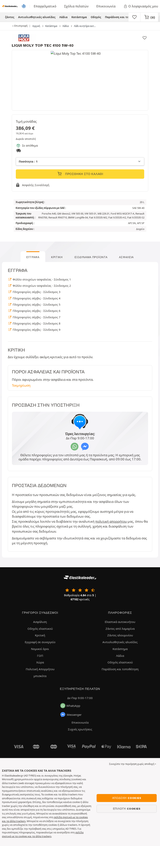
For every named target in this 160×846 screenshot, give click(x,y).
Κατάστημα (79, 17)
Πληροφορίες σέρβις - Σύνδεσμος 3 (36, 292)
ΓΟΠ (40, 656)
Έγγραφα (32, 257)
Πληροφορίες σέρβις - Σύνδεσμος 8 (36, 323)
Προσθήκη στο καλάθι (83, 174)
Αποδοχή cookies (126, 797)
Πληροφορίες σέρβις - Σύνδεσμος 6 (36, 311)
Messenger (74, 715)
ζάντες (9, 17)
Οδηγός (96, 17)
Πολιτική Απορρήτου (40, 669)
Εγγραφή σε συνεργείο (40, 642)
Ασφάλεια (126, 257)
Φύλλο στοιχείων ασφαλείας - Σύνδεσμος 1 (41, 279)
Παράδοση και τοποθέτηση (124, 17)
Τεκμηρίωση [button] (21, 385)
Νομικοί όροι (40, 649)
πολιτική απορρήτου (111, 521)
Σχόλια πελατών (76, 6)
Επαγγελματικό (45, 6)
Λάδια (63, 17)
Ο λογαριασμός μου (143, 6)
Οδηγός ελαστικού (40, 629)
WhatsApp (73, 706)
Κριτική (57, 257)
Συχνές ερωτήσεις (80, 729)
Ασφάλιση (40, 622)
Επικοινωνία (106, 6)
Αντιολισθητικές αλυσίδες (36, 17)
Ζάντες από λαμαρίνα (120, 629)
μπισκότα (40, 676)
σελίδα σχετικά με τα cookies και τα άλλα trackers (43, 834)
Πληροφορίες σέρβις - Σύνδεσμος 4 (36, 298)
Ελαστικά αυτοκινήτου (120, 622)
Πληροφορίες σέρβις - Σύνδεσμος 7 (36, 317)
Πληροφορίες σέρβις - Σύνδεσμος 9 (36, 330)
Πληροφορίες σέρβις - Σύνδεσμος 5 (36, 304)
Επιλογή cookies (126, 808)
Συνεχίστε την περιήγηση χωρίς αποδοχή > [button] (132, 764)
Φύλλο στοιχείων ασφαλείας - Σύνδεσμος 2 (41, 286)
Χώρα (40, 662)
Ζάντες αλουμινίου (120, 635)
